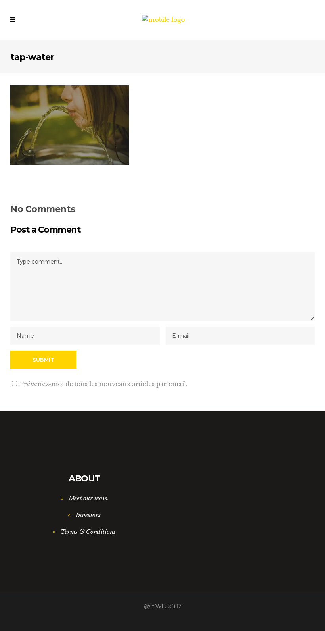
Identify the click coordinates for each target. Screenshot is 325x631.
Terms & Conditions (88, 531)
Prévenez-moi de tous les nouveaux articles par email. (103, 384)
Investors (88, 515)
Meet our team (88, 498)
